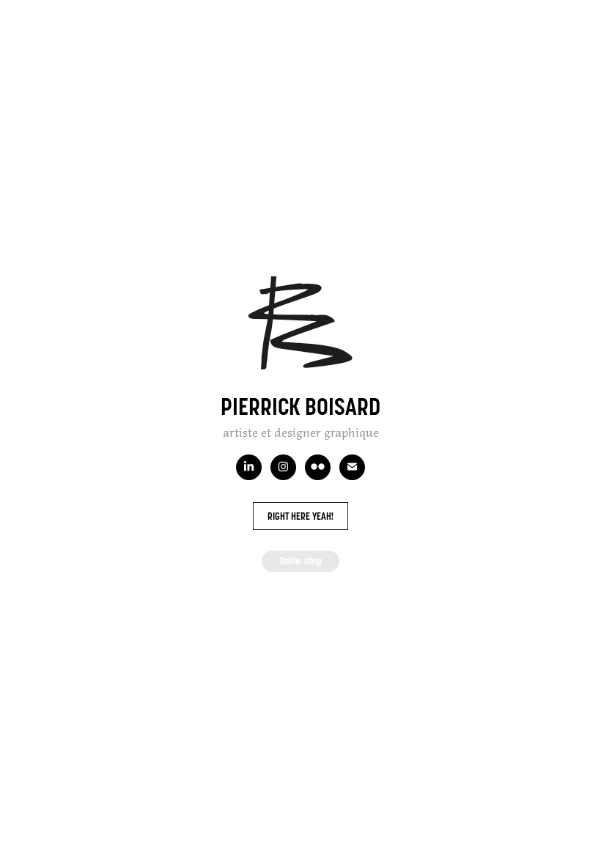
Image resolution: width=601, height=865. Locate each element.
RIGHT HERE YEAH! (300, 516)
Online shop (300, 561)
